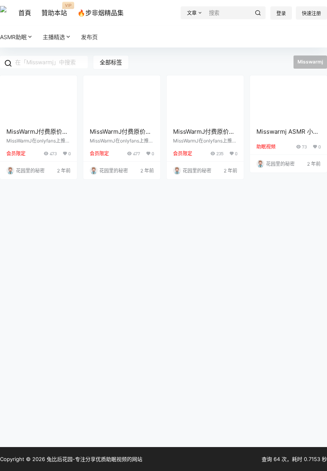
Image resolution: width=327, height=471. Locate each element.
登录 (281, 13)
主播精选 (54, 37)
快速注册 (311, 13)
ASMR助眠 (13, 37)
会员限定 (16, 153)
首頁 (24, 13)
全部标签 (111, 62)
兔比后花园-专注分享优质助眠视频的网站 (93, 459)
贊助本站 (54, 10)
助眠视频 (266, 147)
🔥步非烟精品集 (100, 13)
